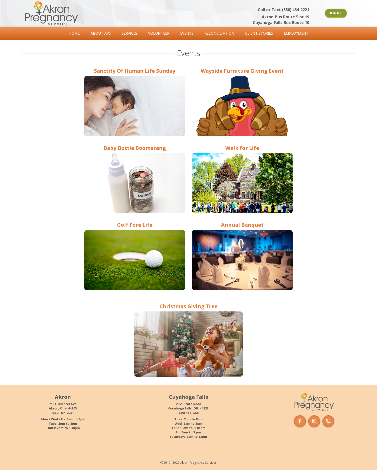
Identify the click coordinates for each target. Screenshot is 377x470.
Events (187, 33)
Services (129, 33)
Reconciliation (219, 33)
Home (74, 33)
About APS (101, 33)
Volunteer (158, 33)
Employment (296, 33)
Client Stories (259, 33)
